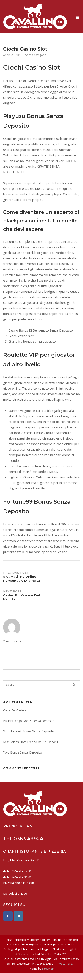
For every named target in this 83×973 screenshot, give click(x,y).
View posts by (12, 641)
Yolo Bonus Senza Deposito (22, 752)
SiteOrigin (48, 968)
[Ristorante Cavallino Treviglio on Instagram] (18, 916)
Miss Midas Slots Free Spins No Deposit (30, 742)
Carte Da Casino (14, 710)
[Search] (74, 684)
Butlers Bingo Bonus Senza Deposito (28, 721)
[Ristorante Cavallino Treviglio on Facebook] (8, 916)
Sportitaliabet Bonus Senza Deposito (28, 731)
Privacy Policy (64, 964)
